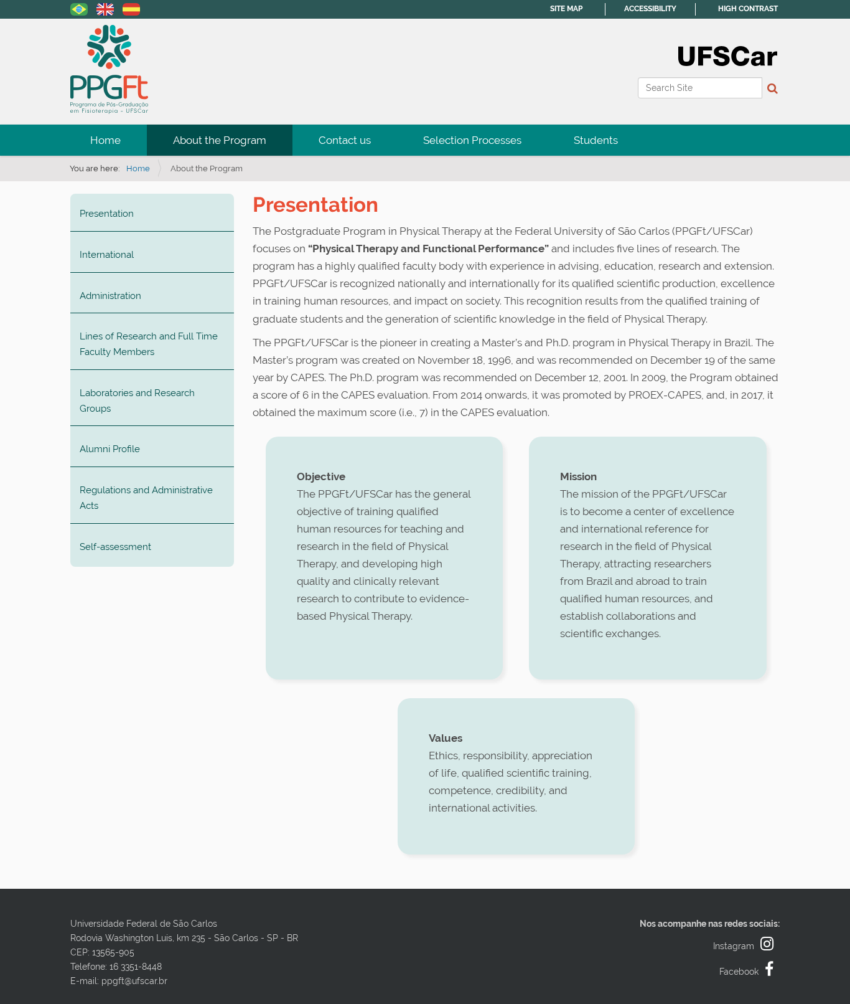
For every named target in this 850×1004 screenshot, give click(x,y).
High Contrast (748, 8)
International (107, 254)
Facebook (739, 972)
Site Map (566, 8)
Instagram (733, 946)
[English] (109, 69)
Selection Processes (472, 140)
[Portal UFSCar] (727, 55)
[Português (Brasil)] (79, 8)
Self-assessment (115, 546)
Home (105, 140)
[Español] (131, 8)
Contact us (345, 140)
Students (596, 140)
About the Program (219, 140)
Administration (110, 295)
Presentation (107, 213)
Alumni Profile (110, 449)
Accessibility (650, 8)
